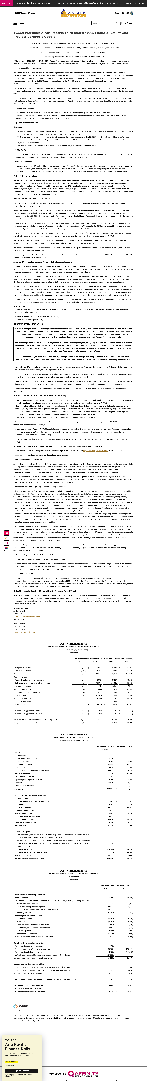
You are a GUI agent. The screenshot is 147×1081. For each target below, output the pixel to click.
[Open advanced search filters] (121, 23)
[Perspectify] (6, 538)
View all (142, 3)
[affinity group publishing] (6, 543)
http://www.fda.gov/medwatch (95, 451)
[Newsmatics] (6, 548)
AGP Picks (6, 3)
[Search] (116, 23)
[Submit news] (6, 533)
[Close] (39, 1037)
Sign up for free (21, 1070)
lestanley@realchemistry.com (25, 632)
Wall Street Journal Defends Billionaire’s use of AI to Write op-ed (88, 3)
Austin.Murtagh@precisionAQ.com (27, 617)
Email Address (11, 1062)
